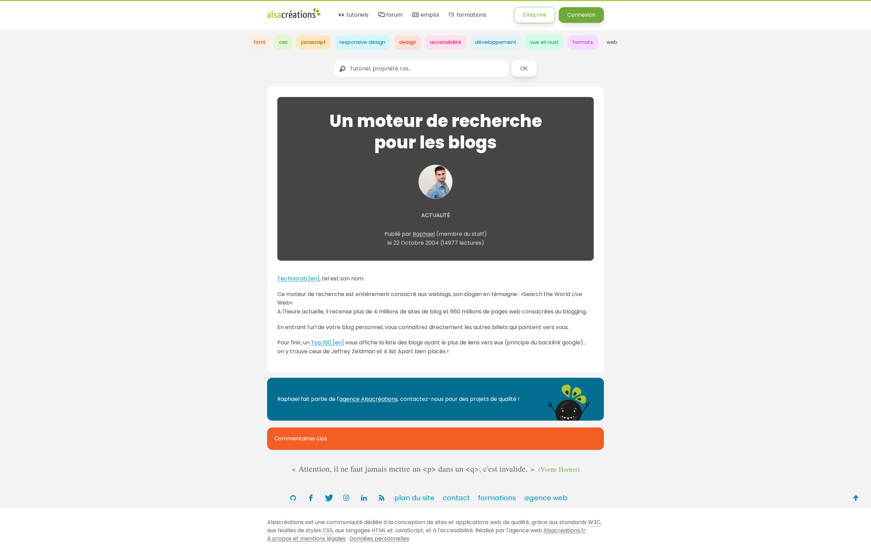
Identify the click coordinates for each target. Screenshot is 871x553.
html (259, 42)
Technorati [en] (298, 278)
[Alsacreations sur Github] (293, 498)
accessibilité (445, 42)
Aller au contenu (67, 11)
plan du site (414, 498)
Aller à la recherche (123, 11)
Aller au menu (18, 11)
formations (470, 15)
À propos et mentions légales (306, 538)
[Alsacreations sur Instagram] (346, 498)
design (407, 42)
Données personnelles (379, 538)
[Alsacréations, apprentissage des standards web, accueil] (294, 17)
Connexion (581, 15)
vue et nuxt (544, 42)
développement (495, 42)
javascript (313, 42)
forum (393, 15)
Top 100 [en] (327, 342)
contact (456, 498)
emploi (429, 15)
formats (582, 42)
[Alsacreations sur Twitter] (328, 498)
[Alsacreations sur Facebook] (310, 498)
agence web (546, 498)
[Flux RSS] (381, 498)
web (612, 42)
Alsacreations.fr (564, 530)
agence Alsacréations (368, 399)
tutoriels (356, 15)
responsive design (362, 42)
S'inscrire (534, 15)
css (283, 42)
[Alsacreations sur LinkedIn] (363, 498)
